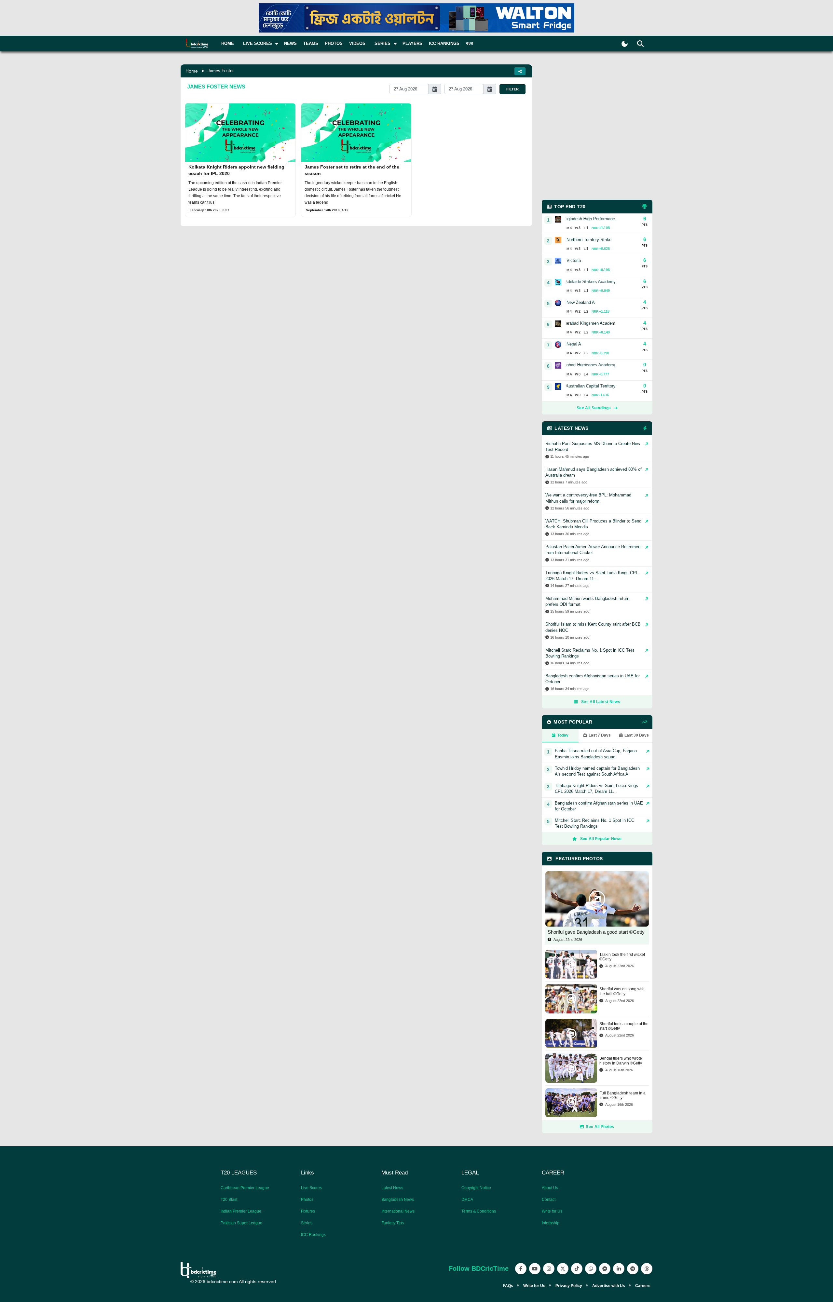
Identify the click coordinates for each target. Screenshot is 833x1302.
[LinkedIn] (618, 1268)
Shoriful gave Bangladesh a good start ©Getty (596, 932)
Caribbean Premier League (245, 1188)
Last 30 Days (636, 735)
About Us (550, 1188)
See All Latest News (600, 701)
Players (412, 43)
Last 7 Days (600, 735)
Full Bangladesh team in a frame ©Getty (622, 1095)
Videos (357, 43)
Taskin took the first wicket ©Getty (622, 956)
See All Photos (600, 1126)
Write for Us (552, 1211)
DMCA (467, 1199)
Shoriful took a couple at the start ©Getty (624, 1026)
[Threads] (646, 1268)
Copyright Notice (476, 1188)
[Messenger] (604, 1268)
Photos (334, 43)
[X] (562, 1268)
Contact (548, 1199)
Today (562, 735)
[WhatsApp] (590, 1268)
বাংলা (469, 43)
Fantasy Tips (392, 1223)
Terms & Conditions (478, 1211)
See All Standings (594, 408)
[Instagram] (548, 1268)
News (290, 43)
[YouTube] (534, 1268)
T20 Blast (229, 1199)
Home (227, 43)
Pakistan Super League (241, 1223)
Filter (512, 89)
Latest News (392, 1188)
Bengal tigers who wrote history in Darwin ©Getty (620, 1060)
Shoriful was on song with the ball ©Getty (622, 991)
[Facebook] (520, 1268)
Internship (550, 1223)
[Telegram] (632, 1268)
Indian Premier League (241, 1211)
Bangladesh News (397, 1199)
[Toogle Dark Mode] (624, 44)
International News (398, 1211)
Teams (310, 43)
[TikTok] (576, 1268)
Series (306, 1223)
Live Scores (311, 1188)
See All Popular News (601, 838)
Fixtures (308, 1211)
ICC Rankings (444, 43)
